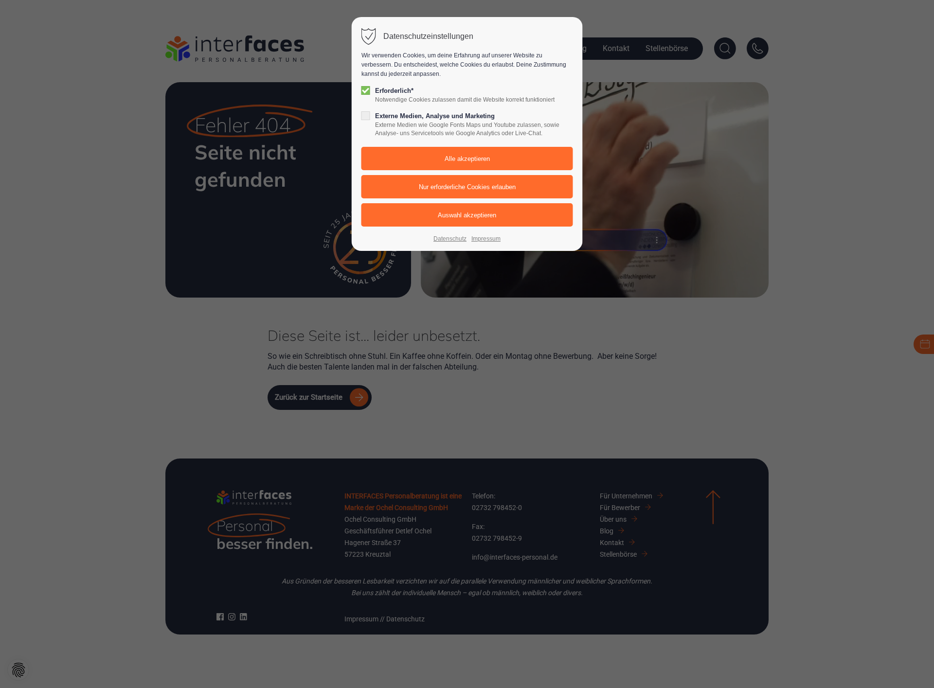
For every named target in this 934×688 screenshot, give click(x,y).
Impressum (486, 238)
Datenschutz (450, 238)
